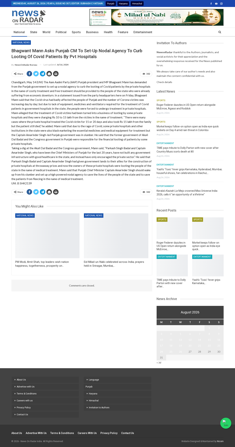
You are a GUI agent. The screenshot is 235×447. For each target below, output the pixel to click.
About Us (21, 379)
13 (190, 339)
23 (218, 345)
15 (209, 339)
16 (218, 339)
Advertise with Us (26, 386)
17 (161, 345)
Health (108, 32)
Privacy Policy (24, 407)
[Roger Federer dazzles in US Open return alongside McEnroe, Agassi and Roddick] (172, 228)
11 (170, 339)
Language (94, 379)
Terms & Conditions (27, 393)
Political (61, 32)
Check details (164, 82)
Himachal (137, 3)
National (19, 32)
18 (170, 345)
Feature (123, 32)
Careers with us (25, 400)
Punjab (110, 3)
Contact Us (22, 414)
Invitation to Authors (99, 407)
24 (161, 351)
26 (180, 351)
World (46, 32)
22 (209, 345)
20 (190, 345)
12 (180, 339)
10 (161, 339)
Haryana (123, 3)
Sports (76, 32)
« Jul (159, 362)
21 (199, 345)
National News (21, 42)
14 (199, 339)
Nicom (220, 441)
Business (92, 32)
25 (170, 351)
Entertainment (142, 32)
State (33, 32)
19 (180, 345)
